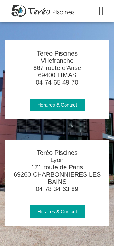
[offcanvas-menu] (99, 11)
